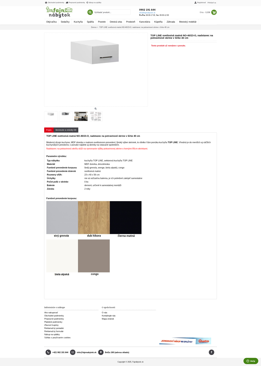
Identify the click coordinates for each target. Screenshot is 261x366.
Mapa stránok (108, 319)
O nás (104, 312)
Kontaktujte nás (109, 315)
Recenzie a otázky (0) (66, 130)
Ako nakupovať (51, 312)
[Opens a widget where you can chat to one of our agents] (250, 361)
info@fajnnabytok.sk (147, 13)
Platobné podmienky (53, 322)
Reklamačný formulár (53, 331)
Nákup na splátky (52, 334)
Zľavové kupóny (51, 325)
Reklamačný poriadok (54, 328)
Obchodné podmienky (54, 315)
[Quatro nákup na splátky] (185, 344)
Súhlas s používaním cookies (57, 337)
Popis (49, 130)
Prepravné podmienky (54, 319)
